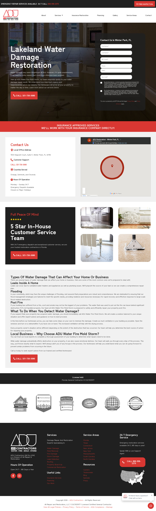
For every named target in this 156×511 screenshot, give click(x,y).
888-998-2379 (53, 3)
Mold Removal (52, 450)
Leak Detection (53, 459)
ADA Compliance (97, 507)
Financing (50, 480)
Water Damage (53, 448)
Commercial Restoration (56, 467)
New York (87, 451)
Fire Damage (52, 453)
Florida (86, 440)
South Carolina (89, 456)
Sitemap (109, 507)
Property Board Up (54, 464)
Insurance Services (54, 477)
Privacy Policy (130, 101)
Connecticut (87, 445)
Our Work (50, 483)
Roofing (50, 461)
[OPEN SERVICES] (62, 15)
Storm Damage (53, 456)
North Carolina (89, 459)
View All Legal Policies (52, 507)
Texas (85, 442)
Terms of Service (82, 507)
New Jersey (88, 448)
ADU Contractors (76, 500)
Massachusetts (89, 453)
